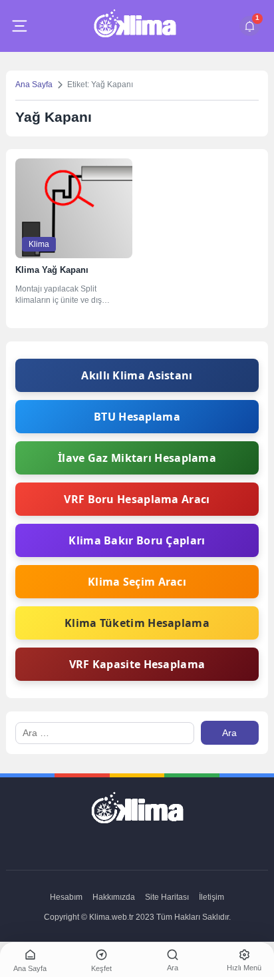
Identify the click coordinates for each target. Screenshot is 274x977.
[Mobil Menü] (19, 26)
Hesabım (66, 897)
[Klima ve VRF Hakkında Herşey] (134, 26)
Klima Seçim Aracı (137, 581)
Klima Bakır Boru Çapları (136, 540)
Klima (39, 244)
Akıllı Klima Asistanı (136, 375)
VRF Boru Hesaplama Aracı (136, 499)
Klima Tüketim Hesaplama (137, 623)
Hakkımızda (113, 897)
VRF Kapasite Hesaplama (137, 664)
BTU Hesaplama (137, 416)
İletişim (211, 897)
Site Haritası (167, 897)
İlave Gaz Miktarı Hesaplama (137, 458)
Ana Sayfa (34, 84)
